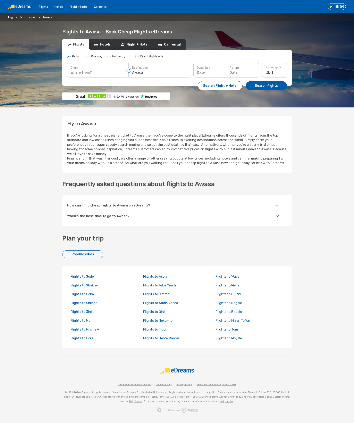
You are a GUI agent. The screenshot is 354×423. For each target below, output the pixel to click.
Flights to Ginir (154, 312)
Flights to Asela (155, 276)
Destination (140, 68)
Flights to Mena (227, 285)
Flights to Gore (81, 338)
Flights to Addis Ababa (160, 303)
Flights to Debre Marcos (161, 338)
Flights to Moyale (229, 338)
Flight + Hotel (78, 7)
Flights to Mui (80, 321)
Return (234, 68)
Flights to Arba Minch (159, 285)
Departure (203, 68)
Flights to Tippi (154, 329)
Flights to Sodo (82, 276)
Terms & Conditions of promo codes (216, 384)
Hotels (58, 7)
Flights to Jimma (156, 294)
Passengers (273, 67)
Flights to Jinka (82, 312)
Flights (43, 7)
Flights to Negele (229, 303)
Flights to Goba (82, 294)
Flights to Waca (227, 276)
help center (226, 401)
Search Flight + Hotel (220, 86)
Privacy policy (184, 384)
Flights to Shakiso (84, 285)
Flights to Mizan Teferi (233, 321)
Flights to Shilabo (83, 303)
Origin (74, 68)
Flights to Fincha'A (84, 329)
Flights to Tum (227, 329)
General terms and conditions (134, 384)
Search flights (266, 86)
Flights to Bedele (229, 312)
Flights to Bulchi (228, 294)
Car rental (100, 7)
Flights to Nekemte (157, 321)
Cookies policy (164, 384)
